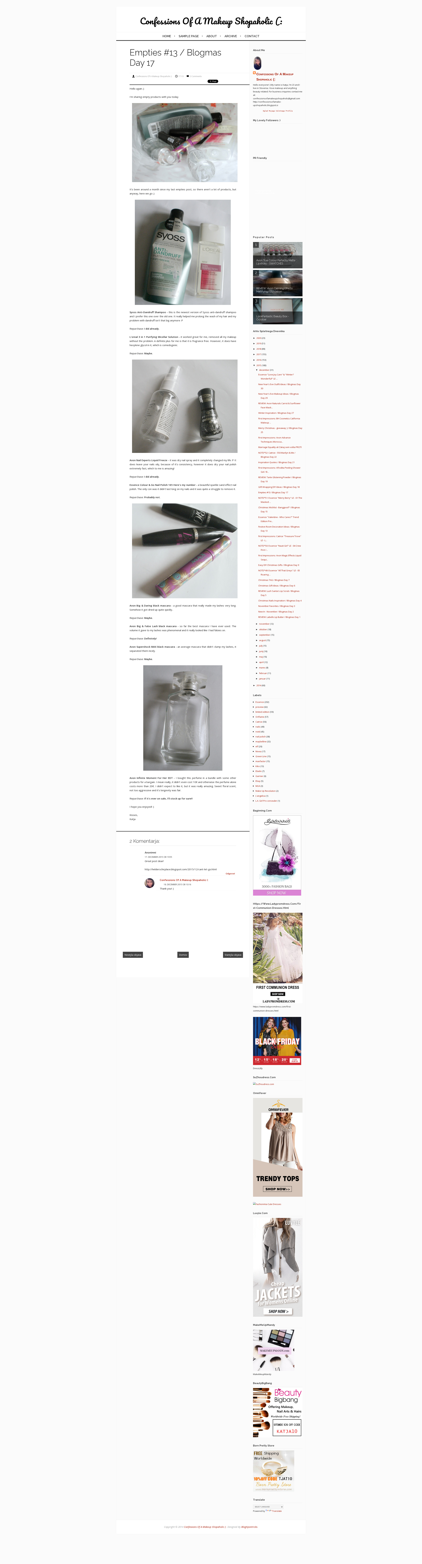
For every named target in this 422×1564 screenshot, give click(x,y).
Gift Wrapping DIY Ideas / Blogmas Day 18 (279, 486)
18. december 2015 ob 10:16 (177, 884)
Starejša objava (233, 954)
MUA (258, 785)
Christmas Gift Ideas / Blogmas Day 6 (276, 585)
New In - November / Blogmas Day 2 (276, 611)
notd (258, 731)
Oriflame (260, 716)
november (264, 623)
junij (261, 651)
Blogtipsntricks (249, 1526)
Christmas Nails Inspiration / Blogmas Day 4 (279, 600)
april (261, 662)
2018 (259, 348)
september (265, 634)
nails (258, 726)
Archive (231, 36)
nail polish (261, 736)
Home (167, 36)
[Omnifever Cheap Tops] (277, 1195)
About (211, 36)
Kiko (258, 766)
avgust (262, 640)
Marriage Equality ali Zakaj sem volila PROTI (280, 447)
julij (261, 645)
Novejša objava (132, 954)
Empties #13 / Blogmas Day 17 (273, 492)
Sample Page (189, 36)
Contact (252, 36)
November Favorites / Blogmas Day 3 (276, 606)
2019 (259, 343)
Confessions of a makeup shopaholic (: (211, 21)
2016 (259, 359)
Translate (277, 1511)
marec (262, 667)
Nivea (258, 751)
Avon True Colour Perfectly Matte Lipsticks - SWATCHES (275, 262)
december (264, 369)
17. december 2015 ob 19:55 (158, 857)
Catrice (259, 721)
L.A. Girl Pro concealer (266, 800)
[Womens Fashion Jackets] (277, 1315)
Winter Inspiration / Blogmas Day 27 (276, 412)
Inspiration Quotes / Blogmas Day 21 (276, 462)
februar (263, 673)
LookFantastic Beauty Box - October (272, 318)
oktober (263, 629)
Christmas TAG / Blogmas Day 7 (273, 580)
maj (261, 656)
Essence (260, 702)
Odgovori (230, 874)
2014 (259, 685)
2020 (259, 338)
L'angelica (260, 795)
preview (260, 706)
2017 (259, 354)
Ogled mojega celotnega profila (278, 111)
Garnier (259, 776)
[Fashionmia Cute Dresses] (267, 1204)
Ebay (258, 781)
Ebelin (259, 771)
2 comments (196, 76)
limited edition (263, 711)
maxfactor (261, 761)
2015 (259, 365)
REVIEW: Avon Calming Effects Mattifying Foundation (274, 290)
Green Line (261, 756)
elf (257, 746)
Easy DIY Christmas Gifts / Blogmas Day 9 (278, 565)
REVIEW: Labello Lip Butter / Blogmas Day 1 (279, 617)
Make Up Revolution (266, 790)
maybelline (261, 741)
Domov (183, 954)
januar (262, 678)
